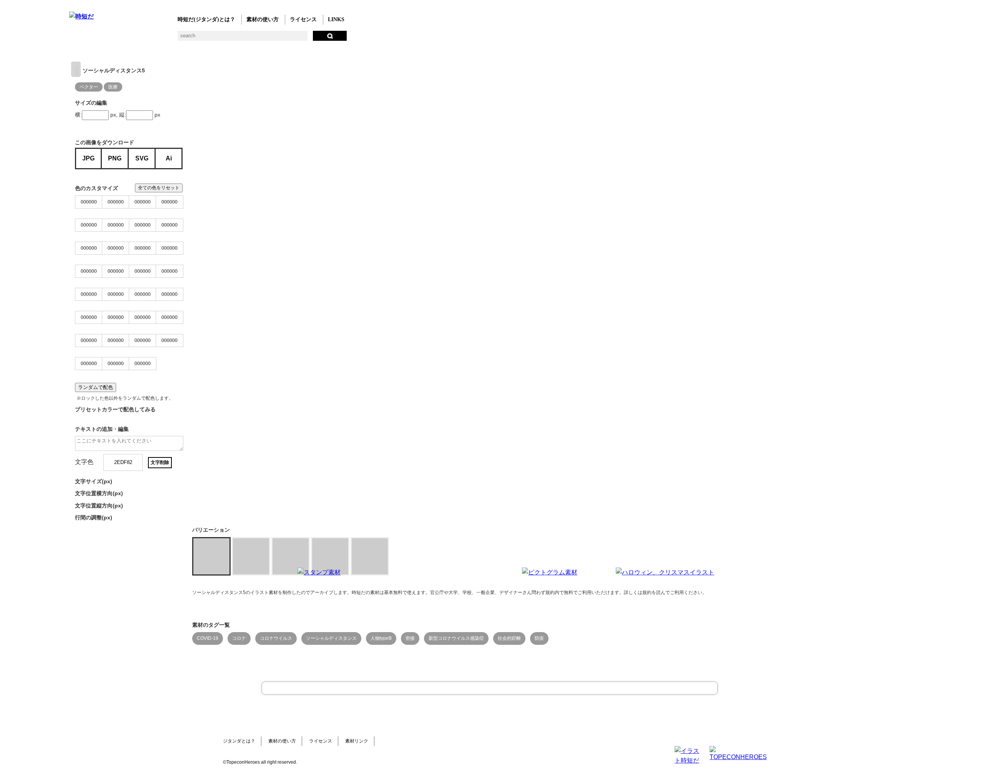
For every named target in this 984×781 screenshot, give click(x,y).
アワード (212, 38)
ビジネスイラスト (89, 38)
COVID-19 (207, 638)
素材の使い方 (262, 19)
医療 (113, 87)
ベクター (304, 38)
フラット (335, 38)
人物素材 (74, 38)
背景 (181, 38)
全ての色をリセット (159, 187)
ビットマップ (320, 38)
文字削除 (160, 462)
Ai (169, 158)
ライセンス (303, 19)
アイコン (289, 38)
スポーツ (243, 38)
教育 (151, 38)
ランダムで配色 (95, 387)
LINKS (336, 19)
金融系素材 (105, 38)
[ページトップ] (489, 688)
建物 (197, 38)
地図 (258, 38)
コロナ (239, 638)
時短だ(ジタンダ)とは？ (206, 19)
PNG (114, 158)
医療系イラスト (135, 38)
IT (120, 38)
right (76, 69)
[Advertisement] (434, 615)
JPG (88, 158)
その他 (351, 38)
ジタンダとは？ (239, 741)
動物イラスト (166, 38)
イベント (274, 38)
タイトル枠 (228, 38)
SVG (141, 158)
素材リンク (356, 741)
